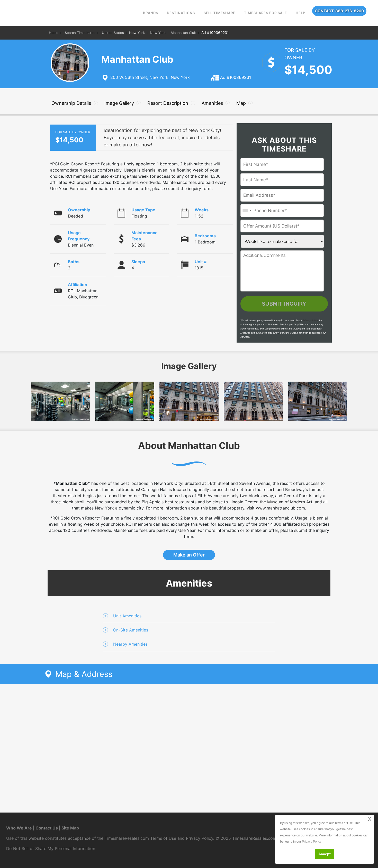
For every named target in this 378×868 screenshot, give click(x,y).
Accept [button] (324, 854)
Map (241, 103)
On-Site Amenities (130, 630)
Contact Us (46, 828)
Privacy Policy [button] (311, 841)
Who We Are (19, 828)
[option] (189, 401)
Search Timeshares (80, 33)
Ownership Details (71, 103)
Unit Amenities (127, 615)
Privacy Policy (310, 320)
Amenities (212, 103)
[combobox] (247, 210)
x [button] (369, 818)
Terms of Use (163, 838)
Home (53, 33)
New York (137, 33)
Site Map (70, 828)
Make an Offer (189, 555)
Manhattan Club (183, 33)
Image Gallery (119, 103)
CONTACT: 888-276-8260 (339, 10)
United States (113, 33)
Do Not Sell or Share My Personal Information (50, 848)
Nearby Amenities (130, 644)
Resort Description (167, 103)
